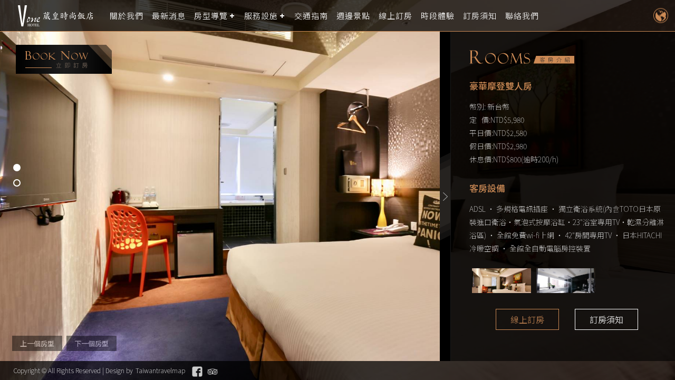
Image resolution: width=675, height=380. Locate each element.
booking (64, 59)
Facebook (197, 371)
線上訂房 (395, 15)
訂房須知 (480, 15)
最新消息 (169, 15)
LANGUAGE (660, 15)
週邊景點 (353, 15)
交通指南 (311, 15)
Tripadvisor (212, 371)
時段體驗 (438, 15)
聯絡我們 (522, 15)
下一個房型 (91, 343)
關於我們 (126, 15)
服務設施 (261, 15)
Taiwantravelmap (160, 370)
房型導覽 (211, 15)
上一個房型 (37, 343)
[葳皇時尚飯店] (55, 15)
